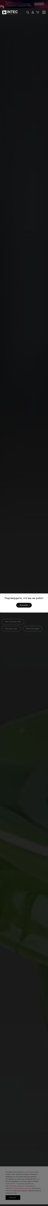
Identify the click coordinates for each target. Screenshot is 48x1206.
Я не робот (24, 605)
